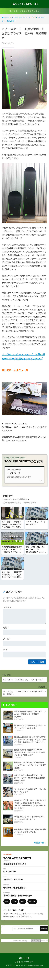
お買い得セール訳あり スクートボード (19, 502)
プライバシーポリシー (24, 962)
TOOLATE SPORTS (25, 4)
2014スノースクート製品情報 (15, 499)
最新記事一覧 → (40, 843)
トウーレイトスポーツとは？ (14, 910)
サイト (6, 650)
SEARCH (44, 928)
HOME (26, 958)
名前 (5, 628)
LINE (14, 901)
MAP (23, 901)
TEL (6, 901)
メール (6, 639)
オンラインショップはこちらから (24, 11)
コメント (7, 607)
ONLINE (32, 901)
